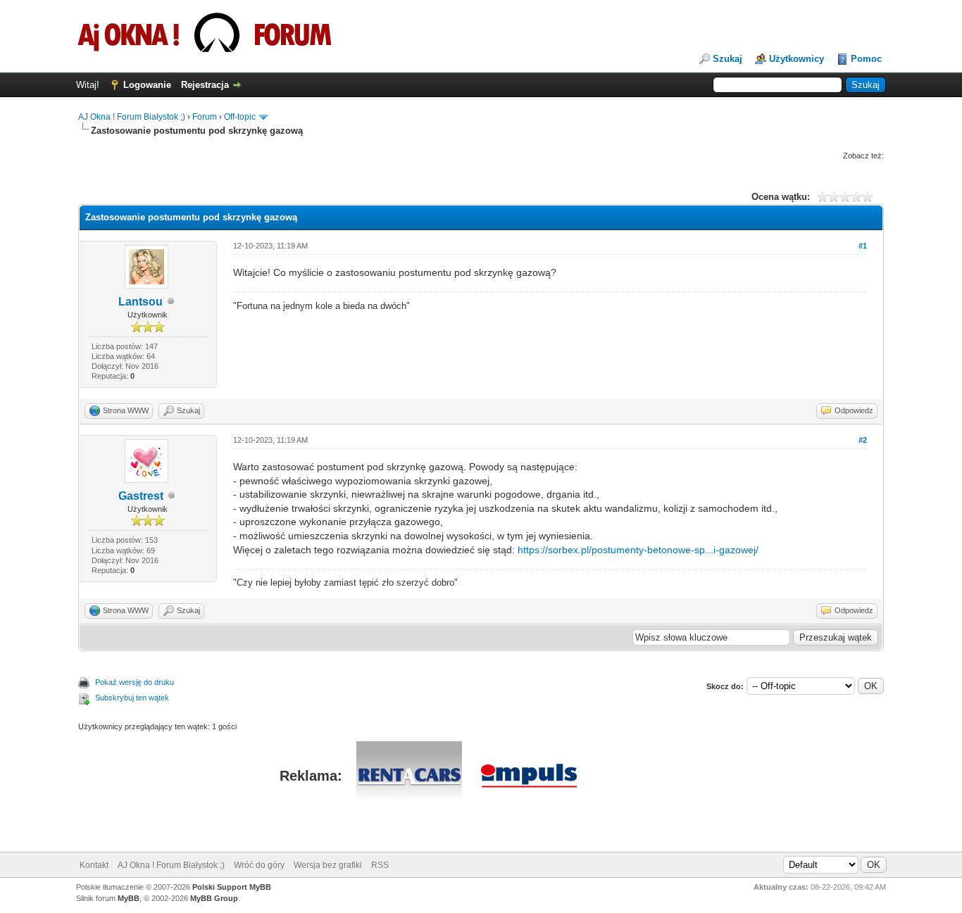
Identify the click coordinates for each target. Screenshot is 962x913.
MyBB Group (214, 898)
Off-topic (240, 117)
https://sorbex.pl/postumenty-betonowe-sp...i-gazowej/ (638, 549)
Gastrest (140, 496)
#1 (862, 245)
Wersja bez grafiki (328, 865)
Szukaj (727, 58)
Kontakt (94, 865)
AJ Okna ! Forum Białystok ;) (131, 117)
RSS (380, 865)
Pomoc (866, 58)
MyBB (128, 898)
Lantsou (140, 302)
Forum (204, 117)
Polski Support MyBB (231, 887)
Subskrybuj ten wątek (132, 697)
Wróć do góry (259, 865)
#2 (862, 440)
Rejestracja (205, 85)
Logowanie (147, 85)
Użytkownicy (796, 58)
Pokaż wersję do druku (134, 682)
